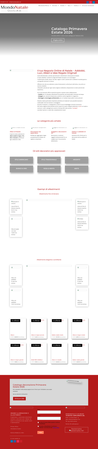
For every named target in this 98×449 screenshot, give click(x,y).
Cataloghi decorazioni (88, 5)
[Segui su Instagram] (90, 2)
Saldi (69, 5)
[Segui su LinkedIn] (93, 2)
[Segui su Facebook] (87, 2)
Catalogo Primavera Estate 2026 (69, 30)
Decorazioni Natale (44, 5)
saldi (79, 106)
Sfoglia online (58, 40)
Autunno (54, 5)
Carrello (76, 5)
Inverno (62, 5)
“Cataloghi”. (75, 108)
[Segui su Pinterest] (97, 2)
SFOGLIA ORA (19, 399)
